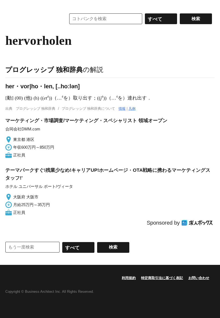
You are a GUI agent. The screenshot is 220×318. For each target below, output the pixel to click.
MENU (10, 5)
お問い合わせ (198, 278)
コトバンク (31, 18)
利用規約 (129, 278)
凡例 (132, 109)
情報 (122, 109)
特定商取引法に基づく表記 (162, 278)
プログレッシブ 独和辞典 (44, 69)
